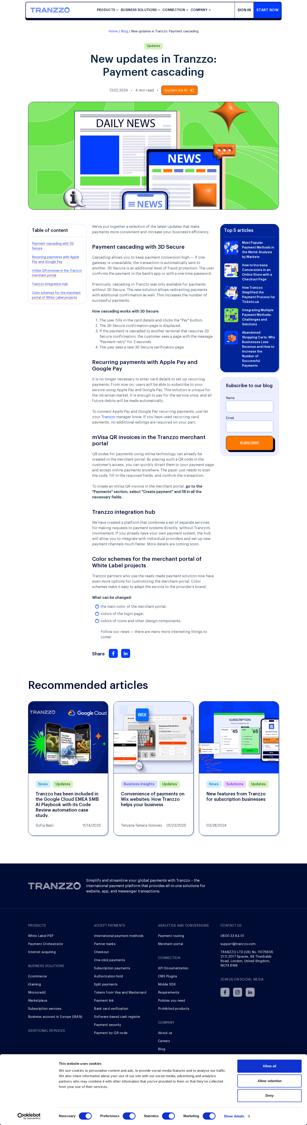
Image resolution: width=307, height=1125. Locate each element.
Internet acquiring (42, 952)
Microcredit (37, 992)
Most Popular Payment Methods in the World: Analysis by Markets (258, 250)
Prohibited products (173, 1008)
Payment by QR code (110, 1033)
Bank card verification (111, 1008)
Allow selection (270, 1081)
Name (230, 398)
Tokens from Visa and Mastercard (120, 992)
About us (165, 1033)
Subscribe (249, 443)
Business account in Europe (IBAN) (55, 1016)
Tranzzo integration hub (50, 284)
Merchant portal (170, 944)
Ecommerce (37, 976)
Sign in (244, 10)
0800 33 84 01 (232, 936)
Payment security (107, 1025)
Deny (269, 1095)
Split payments (106, 984)
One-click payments (109, 960)
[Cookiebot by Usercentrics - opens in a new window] (29, 1116)
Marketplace (37, 1000)
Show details (234, 1116)
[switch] (129, 1116)
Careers (164, 1041)
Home (113, 31)
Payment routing (171, 936)
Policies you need (171, 1000)
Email (230, 418)
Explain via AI (175, 90)
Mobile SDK (167, 984)
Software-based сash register (117, 1016)
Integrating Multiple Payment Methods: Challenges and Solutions (258, 317)
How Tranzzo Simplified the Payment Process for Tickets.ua (258, 295)
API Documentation (173, 968)
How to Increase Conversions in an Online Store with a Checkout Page (257, 272)
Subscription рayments (112, 968)
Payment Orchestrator (45, 944)
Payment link (104, 1000)
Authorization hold (108, 976)
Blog (124, 31)
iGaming (34, 984)
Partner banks (105, 944)
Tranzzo (108, 417)
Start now (267, 10)
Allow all (269, 1066)
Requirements (168, 992)
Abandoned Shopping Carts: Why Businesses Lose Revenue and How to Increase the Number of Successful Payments (258, 349)
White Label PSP (40, 936)
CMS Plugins (167, 976)
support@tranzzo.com (238, 944)
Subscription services (44, 1008)
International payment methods (118, 936)
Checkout (101, 952)
